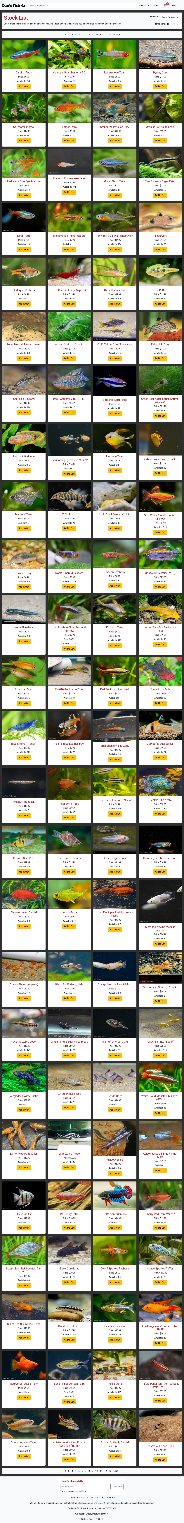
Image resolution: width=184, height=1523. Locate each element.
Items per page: (162, 24)
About (156, 5)
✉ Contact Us (91, 1497)
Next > (117, 34)
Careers (111, 1497)
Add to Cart (24, 86)
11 (101, 34)
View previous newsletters (73, 1491)
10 (96, 34)
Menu (174, 5)
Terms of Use (76, 1497)
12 (105, 34)
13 (110, 34)
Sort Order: (155, 16)
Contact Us (144, 5)
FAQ (102, 1497)
